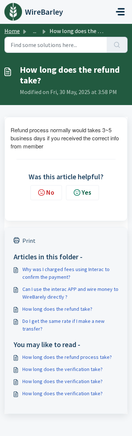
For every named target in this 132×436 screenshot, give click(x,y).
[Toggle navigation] (120, 11)
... (34, 31)
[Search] (117, 45)
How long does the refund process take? (67, 357)
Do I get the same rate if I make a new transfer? (63, 325)
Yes (86, 192)
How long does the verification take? (62, 369)
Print (29, 240)
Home (12, 31)
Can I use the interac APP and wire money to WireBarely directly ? (70, 293)
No (50, 192)
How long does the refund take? (57, 309)
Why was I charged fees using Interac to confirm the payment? (66, 273)
